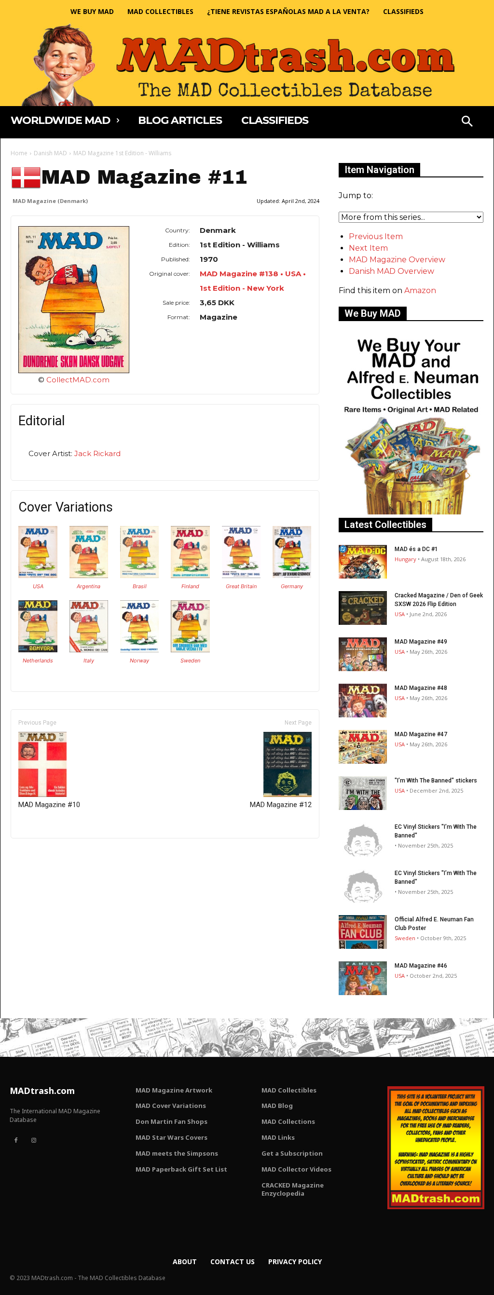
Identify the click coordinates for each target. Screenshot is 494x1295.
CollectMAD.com (78, 379)
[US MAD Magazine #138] (37, 575)
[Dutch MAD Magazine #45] (37, 649)
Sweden (190, 660)
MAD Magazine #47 (421, 734)
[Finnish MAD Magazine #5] (190, 575)
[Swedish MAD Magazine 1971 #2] (190, 649)
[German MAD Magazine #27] (292, 575)
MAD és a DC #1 (416, 549)
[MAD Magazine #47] (363, 747)
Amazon (420, 290)
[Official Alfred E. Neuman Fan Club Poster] (363, 932)
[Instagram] (33, 1140)
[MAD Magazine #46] (363, 978)
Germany (292, 586)
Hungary (405, 559)
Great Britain (241, 586)
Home (19, 153)
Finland (190, 586)
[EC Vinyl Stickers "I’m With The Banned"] (363, 839)
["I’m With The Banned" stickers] (363, 793)
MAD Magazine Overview (397, 259)
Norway (139, 660)
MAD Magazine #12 (281, 804)
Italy (88, 660)
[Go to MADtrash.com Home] (247, 64)
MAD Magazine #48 (421, 688)
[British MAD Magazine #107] (241, 575)
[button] (467, 122)
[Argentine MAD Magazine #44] (88, 575)
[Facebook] (16, 1140)
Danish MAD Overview (391, 271)
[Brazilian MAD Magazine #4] (139, 575)
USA (38, 586)
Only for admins (44, 854)
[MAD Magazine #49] (363, 654)
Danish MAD (50, 153)
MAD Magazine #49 (421, 641)
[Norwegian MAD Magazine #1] (139, 649)
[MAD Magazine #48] (363, 700)
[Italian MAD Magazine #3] (88, 649)
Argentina (88, 586)
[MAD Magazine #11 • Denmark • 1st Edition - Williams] (73, 299)
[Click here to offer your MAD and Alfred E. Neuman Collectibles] (411, 511)
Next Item (368, 248)
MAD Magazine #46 (421, 965)
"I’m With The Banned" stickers (436, 780)
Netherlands (38, 660)
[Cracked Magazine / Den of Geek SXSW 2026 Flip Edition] (363, 608)
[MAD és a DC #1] (363, 562)
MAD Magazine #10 (49, 804)
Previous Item (376, 236)
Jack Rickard (97, 453)
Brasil (140, 586)
